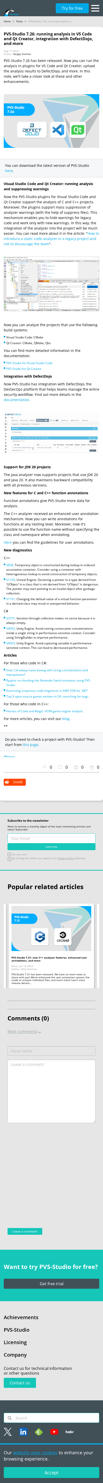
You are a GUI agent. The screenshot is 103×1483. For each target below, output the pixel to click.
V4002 (10, 628)
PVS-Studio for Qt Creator (24, 369)
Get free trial (52, 1283)
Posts (19, 21)
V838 (9, 565)
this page (30, 744)
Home (7, 21)
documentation (16, 399)
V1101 (10, 599)
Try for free (72, 8)
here (9, 170)
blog (66, 718)
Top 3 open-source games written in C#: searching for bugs (47, 696)
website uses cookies (35, 1453)
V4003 (10, 643)
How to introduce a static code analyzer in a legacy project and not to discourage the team (51, 238)
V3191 (10, 618)
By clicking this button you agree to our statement (48, 858)
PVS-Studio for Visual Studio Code (29, 363)
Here (8, 542)
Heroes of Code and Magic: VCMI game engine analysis (44, 711)
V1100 (10, 580)
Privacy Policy (66, 858)
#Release (9, 756)
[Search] (10, 1418)
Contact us (20, 1383)
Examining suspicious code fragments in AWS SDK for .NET (47, 691)
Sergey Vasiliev (22, 54)
